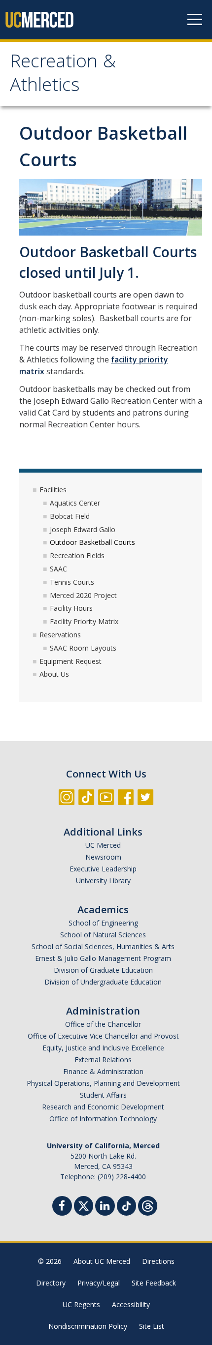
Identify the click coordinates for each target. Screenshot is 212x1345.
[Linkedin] (105, 1207)
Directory (51, 1282)
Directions (158, 1261)
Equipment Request (70, 661)
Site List (151, 1326)
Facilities (53, 489)
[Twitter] (83, 1204)
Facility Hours (71, 608)
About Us (54, 674)
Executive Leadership (103, 868)
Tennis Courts (72, 582)
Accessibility (131, 1304)
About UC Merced (101, 1261)
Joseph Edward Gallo (82, 529)
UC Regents (81, 1304)
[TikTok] (126, 1204)
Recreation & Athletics (63, 75)
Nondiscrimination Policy (87, 1326)
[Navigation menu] (195, 19)
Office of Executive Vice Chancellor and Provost (103, 1036)
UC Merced (103, 845)
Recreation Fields (77, 555)
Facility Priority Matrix (84, 621)
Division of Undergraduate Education (103, 981)
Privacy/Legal (98, 1282)
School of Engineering (103, 922)
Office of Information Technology (103, 1118)
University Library (103, 880)
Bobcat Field (70, 516)
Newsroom (103, 857)
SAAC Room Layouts (83, 648)
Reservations (60, 634)
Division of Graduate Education (103, 970)
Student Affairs (103, 1095)
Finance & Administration (103, 1071)
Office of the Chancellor (103, 1024)
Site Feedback (154, 1282)
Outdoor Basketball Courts (92, 542)
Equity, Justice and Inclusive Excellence (103, 1047)
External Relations (103, 1059)
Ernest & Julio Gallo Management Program (103, 958)
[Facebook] (62, 1207)
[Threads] (147, 1204)
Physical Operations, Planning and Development (103, 1083)
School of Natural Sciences (103, 934)
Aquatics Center (75, 503)
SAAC (58, 568)
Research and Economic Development (103, 1106)
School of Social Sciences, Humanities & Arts (103, 946)
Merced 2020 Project (83, 595)
